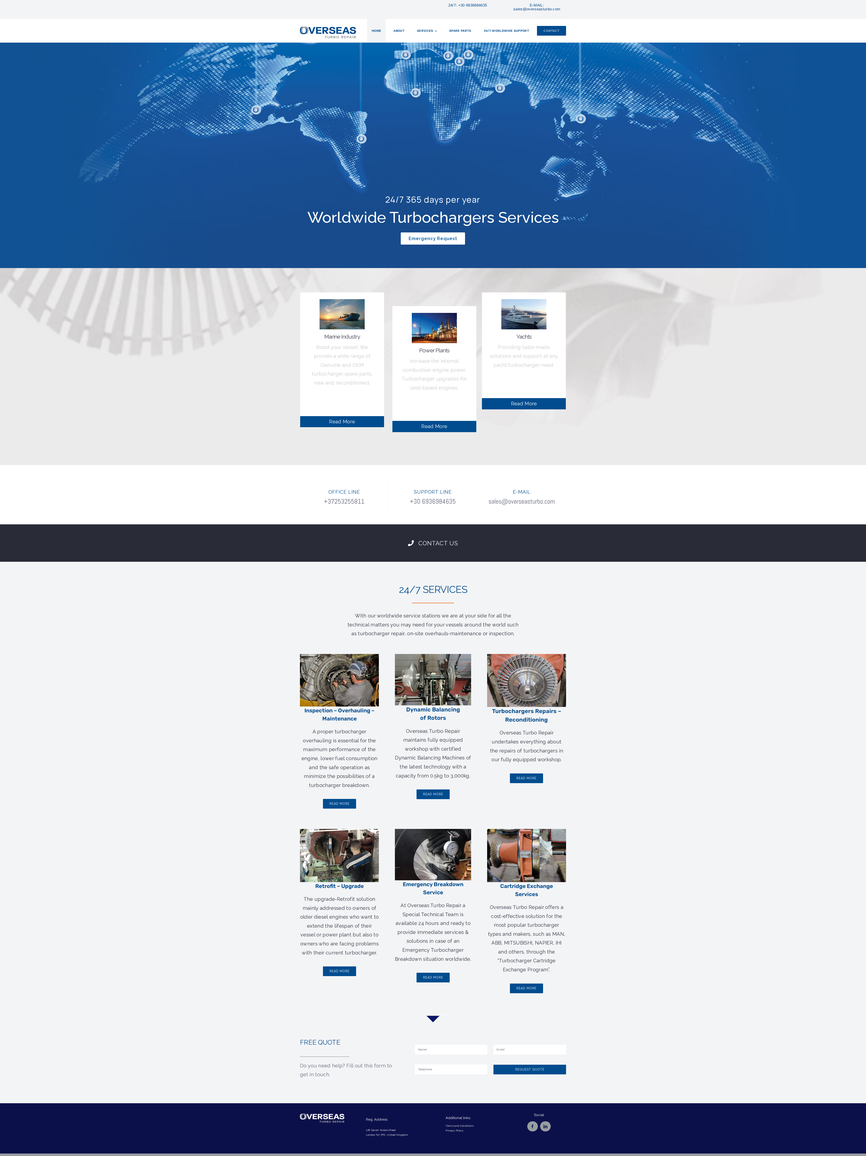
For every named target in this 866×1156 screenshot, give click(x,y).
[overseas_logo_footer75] (322, 1116)
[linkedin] (545, 1126)
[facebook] (532, 1126)
